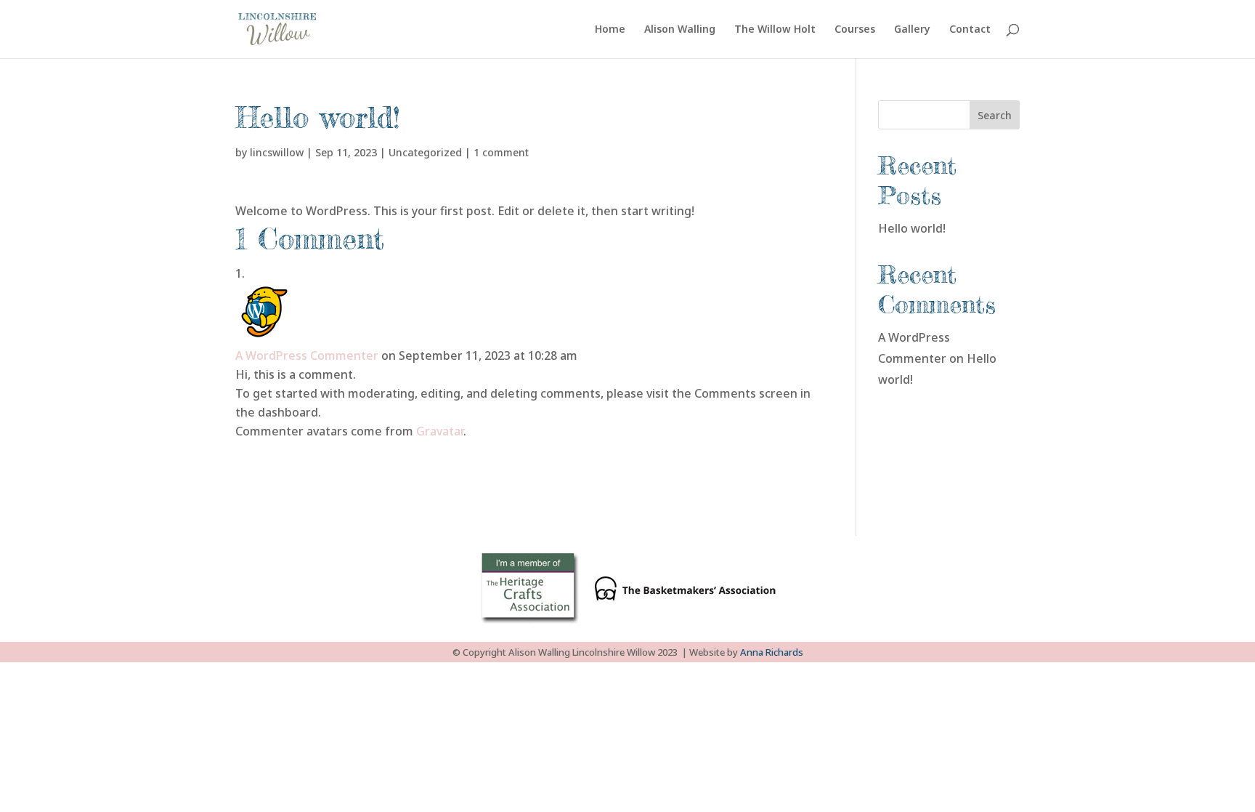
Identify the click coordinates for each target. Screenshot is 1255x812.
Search (995, 115)
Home (610, 30)
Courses (854, 30)
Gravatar (439, 431)
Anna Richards (771, 652)
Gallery (912, 30)
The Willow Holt (775, 30)
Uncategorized (425, 152)
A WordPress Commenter (306, 355)
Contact (970, 30)
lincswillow (277, 152)
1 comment (501, 152)
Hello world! (912, 228)
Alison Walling (679, 30)
